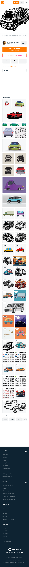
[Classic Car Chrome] (8, 364)
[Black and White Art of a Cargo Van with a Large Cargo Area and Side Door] (8, 306)
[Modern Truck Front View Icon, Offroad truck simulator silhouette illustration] (8, 178)
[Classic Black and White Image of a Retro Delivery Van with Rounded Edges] (8, 281)
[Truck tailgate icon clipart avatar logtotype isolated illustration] (8, 214)
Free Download (14, 49)
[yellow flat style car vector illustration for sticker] (8, 330)
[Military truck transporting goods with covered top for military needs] (8, 257)
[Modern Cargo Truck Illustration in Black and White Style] (8, 376)
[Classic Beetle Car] (20, 400)
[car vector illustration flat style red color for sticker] (8, 342)
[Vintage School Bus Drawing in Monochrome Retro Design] (19, 341)
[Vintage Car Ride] (8, 498)
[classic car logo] (6, 102)
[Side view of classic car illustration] (8, 437)
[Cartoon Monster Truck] (8, 400)
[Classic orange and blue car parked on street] (8, 534)
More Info (6, 69)
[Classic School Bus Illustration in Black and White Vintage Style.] (8, 388)
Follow (23, 43)
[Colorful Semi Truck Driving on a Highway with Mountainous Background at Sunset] (9, 353)
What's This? (13, 66)
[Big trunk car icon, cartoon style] (8, 140)
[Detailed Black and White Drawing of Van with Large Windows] (8, 318)
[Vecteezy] (2, 2)
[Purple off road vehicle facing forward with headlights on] (8, 269)
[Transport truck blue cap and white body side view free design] (8, 412)
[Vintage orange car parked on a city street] (8, 546)
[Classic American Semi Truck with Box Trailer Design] (8, 486)
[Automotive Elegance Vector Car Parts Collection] (8, 152)
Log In (21, 2)
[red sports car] (14, 123)
